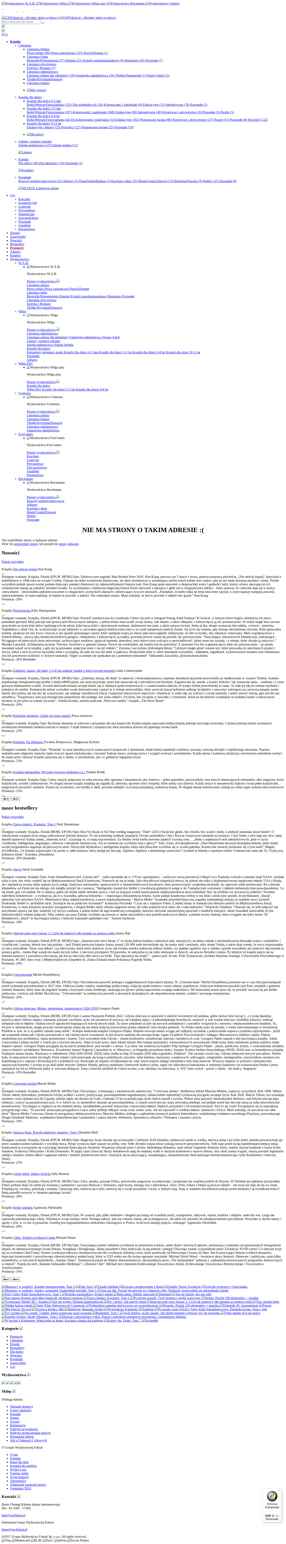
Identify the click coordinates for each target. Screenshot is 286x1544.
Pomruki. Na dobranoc (28, 742)
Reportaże (134, 60)
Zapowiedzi (18, 1363)
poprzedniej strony (26, 544)
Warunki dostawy (21, 1406)
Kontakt (15, 1414)
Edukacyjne (154, 104)
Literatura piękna (38, 285)
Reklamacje (18, 1425)
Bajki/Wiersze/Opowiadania (49, 104)
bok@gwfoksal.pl (13, 1515)
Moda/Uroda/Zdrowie (156, 181)
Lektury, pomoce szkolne (43, 341)
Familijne (33, 471)
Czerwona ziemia (25, 1083)
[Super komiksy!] (26, 170)
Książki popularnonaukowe (103, 60)
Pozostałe (153, 60)
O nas (14, 1454)
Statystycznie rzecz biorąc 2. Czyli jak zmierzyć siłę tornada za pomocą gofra (64, 933)
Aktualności (18, 1481)
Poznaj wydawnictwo (41, 281)
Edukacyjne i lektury (44, 127)
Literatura (16, 1340)
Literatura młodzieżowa (42, 333)
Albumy (70, 181)
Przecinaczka (22, 610)
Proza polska (38, 53)
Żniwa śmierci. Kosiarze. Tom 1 (35, 824)
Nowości (16, 1355)
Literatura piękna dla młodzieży (51, 75)
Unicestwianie (23, 974)
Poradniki (33, 356)
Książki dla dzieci (38, 348)
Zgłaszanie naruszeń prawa (28, 1484)
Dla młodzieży (51, 163)
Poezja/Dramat (96, 53)
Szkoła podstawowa (34, 145)
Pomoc (14, 1418)
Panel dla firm (19, 1462)
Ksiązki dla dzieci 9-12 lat (183, 352)
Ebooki (15, 1344)
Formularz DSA (20, 1488)
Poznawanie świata (156, 119)
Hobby (211, 181)
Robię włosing (23, 1207)
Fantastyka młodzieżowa (95, 75)
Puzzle (227, 112)
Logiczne (33, 460)
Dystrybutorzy (19, 1477)
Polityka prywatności (24, 1429)
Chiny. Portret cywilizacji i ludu (34, 1237)
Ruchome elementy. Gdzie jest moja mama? (42, 716)
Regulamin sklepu (22, 1436)
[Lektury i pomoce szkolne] (25, 152)
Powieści (258, 119)
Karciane (33, 456)
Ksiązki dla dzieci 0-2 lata (81, 352)
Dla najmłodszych (88, 104)
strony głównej (69, 544)
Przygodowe (35, 464)
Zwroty (15, 1421)
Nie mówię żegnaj (25, 569)
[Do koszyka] (3, 604)
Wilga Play (34, 389)
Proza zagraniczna (67, 53)
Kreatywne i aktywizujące (182, 112)
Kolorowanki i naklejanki (123, 104)
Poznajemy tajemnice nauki (45, 352)
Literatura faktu (37, 292)
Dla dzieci (28, 163)
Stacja (17, 869)
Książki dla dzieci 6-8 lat (149, 352)
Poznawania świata (98, 127)
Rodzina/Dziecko (188, 181)
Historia (73, 60)
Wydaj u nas (18, 1469)
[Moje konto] (3, 26)
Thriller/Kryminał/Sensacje (44, 307)
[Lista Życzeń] (3, 30)
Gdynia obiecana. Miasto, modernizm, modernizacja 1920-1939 (55, 1008)
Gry (12, 1366)
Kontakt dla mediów (23, 1466)
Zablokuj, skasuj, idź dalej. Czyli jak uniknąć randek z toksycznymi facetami (64, 670)
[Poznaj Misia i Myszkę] (35, 134)
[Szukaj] (43, 22)
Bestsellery (17, 1348)
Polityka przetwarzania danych (30, 1433)
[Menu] (279, 1491)
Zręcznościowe (37, 467)
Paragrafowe (35, 475)
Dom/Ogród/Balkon (94, 181)
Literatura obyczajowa (41, 300)
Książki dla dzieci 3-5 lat (115, 352)
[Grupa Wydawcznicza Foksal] (59, 17)
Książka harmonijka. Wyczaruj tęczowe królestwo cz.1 (49, 772)
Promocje (16, 1336)
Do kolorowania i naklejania (93, 119)
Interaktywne (177, 104)
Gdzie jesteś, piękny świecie (32, 1174)
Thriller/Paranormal (130, 75)
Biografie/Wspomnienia (45, 60)
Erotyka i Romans (41, 68)
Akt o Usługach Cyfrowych (28, 1440)
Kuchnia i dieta (124, 181)
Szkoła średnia (65, 145)
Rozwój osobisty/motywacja (40, 181)
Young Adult (158, 75)
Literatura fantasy (38, 419)
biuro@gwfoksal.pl (14, 1529)
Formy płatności (20, 1410)
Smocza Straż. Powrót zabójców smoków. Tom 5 (46, 1132)
